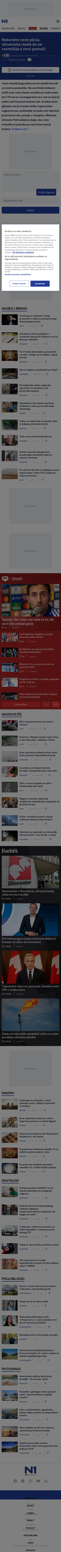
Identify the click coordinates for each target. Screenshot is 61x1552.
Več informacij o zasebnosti (23, 252)
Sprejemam (40, 284)
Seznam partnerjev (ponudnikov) (18, 274)
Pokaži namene (19, 284)
